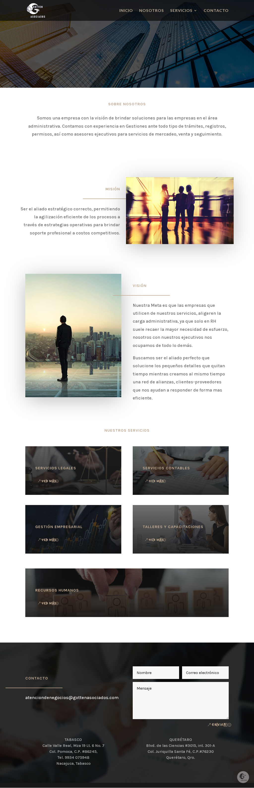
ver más (156, 481)
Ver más (49, 481)
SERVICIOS (181, 11)
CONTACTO (216, 11)
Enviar (219, 724)
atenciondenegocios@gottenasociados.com (72, 697)
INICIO (126, 11)
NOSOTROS (151, 11)
